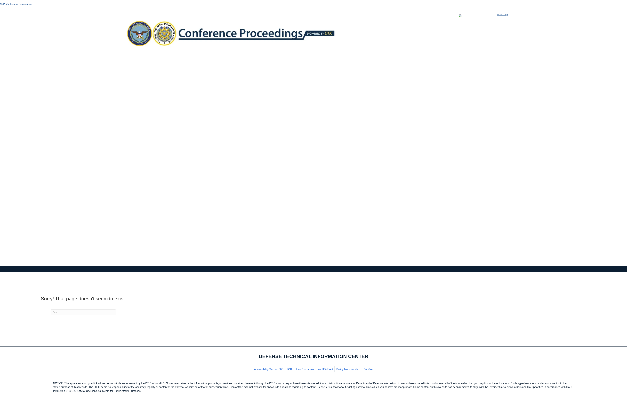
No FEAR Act (325, 369)
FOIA (290, 369)
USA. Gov (367, 369)
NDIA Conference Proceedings (16, 4)
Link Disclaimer (305, 369)
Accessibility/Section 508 (268, 369)
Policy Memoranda (347, 369)
